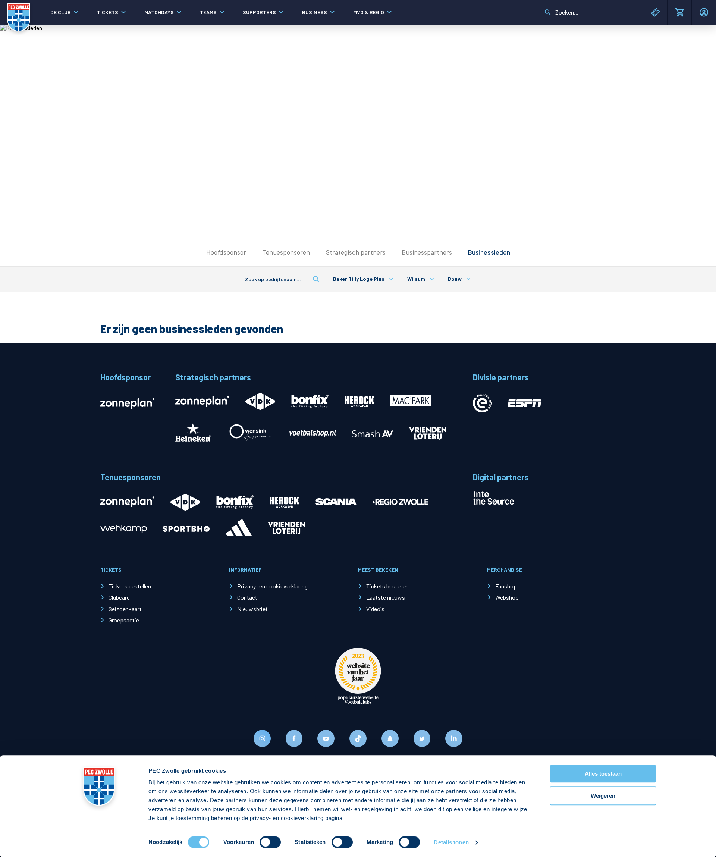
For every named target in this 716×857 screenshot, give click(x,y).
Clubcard (119, 597)
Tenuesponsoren (286, 252)
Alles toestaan (603, 773)
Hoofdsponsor (226, 252)
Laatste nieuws (385, 597)
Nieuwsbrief (252, 608)
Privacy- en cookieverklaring (272, 586)
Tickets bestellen (130, 586)
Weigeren (603, 795)
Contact (247, 597)
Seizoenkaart (125, 608)
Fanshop (506, 586)
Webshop (507, 597)
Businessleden (489, 252)
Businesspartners (427, 252)
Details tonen (451, 842)
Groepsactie (124, 620)
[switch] (270, 842)
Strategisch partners (356, 252)
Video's (375, 608)
